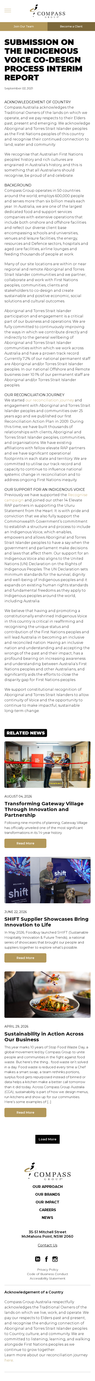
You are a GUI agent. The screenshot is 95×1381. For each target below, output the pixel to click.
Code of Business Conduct (47, 1274)
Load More (47, 1139)
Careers (47, 1210)
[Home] (47, 1171)
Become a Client (71, 26)
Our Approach (47, 1187)
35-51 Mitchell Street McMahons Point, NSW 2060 (47, 1234)
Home (47, 11)
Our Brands (47, 1194)
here (8, 1360)
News (47, 1218)
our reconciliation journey (49, 400)
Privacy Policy (47, 1270)
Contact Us (47, 1245)
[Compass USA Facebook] (46, 1259)
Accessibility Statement (47, 1278)
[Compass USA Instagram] (55, 1259)
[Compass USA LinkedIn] (37, 1259)
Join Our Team (24, 26)
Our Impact (47, 1202)
